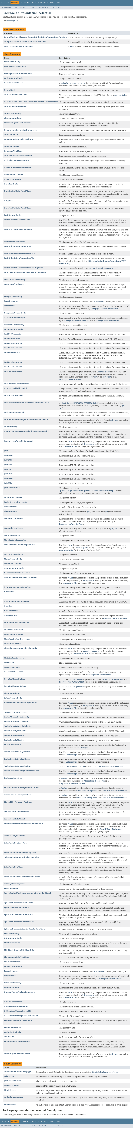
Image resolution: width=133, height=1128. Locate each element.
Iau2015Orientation (13, 367)
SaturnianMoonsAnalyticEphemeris (20, 702)
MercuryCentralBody (13, 554)
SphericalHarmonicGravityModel (19, 922)
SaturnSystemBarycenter (16, 712)
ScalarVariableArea (13, 778)
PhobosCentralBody (13, 630)
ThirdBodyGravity (12, 943)
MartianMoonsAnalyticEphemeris (19, 545)
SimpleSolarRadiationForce (16, 812)
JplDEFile (8, 483)
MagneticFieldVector (13, 528)
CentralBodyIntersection (15, 106)
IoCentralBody (10, 427)
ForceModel (9, 306)
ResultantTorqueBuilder (15, 686)
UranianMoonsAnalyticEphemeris (19, 992)
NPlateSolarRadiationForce (16, 601)
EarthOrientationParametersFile (19, 258)
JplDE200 (8, 455)
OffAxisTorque (10, 615)
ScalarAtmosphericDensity (16, 717)
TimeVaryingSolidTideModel (17, 957)
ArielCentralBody (12, 62)
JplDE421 (8, 469)
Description (12, 21)
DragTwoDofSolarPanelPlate (17, 208)
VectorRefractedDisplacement (18, 1020)
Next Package (20, 7)
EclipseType (9, 1076)
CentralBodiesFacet (13, 83)
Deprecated (43, 3)
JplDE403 (8, 460)
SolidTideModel (11, 888)
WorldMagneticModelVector (17, 1054)
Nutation (8, 606)
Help (58, 3)
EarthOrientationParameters (17, 246)
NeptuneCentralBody (14, 568)
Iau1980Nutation (12, 339)
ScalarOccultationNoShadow (17, 766)
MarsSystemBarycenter (15, 540)
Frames (34, 7)
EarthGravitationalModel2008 (18, 229)
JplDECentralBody (12, 1081)
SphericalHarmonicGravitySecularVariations (24, 929)
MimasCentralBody (13, 559)
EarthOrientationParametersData (19, 253)
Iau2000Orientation (13, 343)
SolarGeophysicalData (14, 836)
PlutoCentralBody (12, 643)
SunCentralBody (11, 934)
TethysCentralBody (13, 938)
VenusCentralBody (12, 1027)
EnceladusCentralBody (14, 280)
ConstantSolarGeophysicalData (18, 139)
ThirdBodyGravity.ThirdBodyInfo (19, 950)
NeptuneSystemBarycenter (16, 573)
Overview (5, 3)
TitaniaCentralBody (13, 966)
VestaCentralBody (12, 1032)
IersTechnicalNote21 (13, 395)
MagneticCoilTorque (13, 518)
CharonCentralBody (13, 118)
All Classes (58, 7)
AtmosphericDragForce (15, 66)
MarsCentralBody (12, 535)
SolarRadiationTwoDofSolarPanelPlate (22, 877)
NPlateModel (10, 592)
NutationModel (11, 611)
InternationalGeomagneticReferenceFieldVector (26, 420)
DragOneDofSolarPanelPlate (17, 191)
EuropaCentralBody (13, 296)
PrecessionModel (12, 667)
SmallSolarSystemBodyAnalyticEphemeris (23, 823)
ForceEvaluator (11, 301)
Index (51, 3)
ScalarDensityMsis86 (14, 735)
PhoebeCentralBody (13, 634)
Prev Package (6, 7)
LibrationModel (11, 507)
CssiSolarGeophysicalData (16, 160)
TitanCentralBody (12, 962)
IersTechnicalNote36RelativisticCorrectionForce (26, 403)
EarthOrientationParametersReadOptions (23, 268)
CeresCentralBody (12, 113)
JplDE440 (8, 478)
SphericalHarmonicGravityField (18, 915)
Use (29, 3)
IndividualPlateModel (14, 412)
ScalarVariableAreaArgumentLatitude (21, 788)
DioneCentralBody (12, 179)
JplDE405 (8, 465)
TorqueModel (10, 976)
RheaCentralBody (12, 693)
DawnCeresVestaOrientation (17, 167)
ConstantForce (11, 134)
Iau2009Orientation (13, 362)
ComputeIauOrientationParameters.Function (25, 42)
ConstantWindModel (13, 151)
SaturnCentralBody (13, 698)
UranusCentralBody (13, 1002)
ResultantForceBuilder (14, 679)
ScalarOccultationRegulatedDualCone (21, 771)
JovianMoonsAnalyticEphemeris (19, 441)
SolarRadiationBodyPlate (15, 843)
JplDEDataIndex (11, 1085)
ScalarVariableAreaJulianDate (18, 795)
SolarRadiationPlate (13, 867)
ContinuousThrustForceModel (18, 156)
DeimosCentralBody (13, 175)
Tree (34, 3)
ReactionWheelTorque (14, 672)
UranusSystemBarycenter (16, 1006)
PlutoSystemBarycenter (15, 658)
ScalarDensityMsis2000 (15, 731)
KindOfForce (10, 1090)
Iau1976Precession (13, 334)
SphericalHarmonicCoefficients (18, 903)
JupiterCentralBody (13, 497)
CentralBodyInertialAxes (15, 95)
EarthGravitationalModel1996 (18, 220)
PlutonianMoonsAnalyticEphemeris (20, 648)
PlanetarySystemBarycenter (17, 639)
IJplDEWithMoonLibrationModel (18, 46)
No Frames (43, 7)
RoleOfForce (10, 1104)
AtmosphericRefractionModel (18, 74)
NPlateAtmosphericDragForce (18, 587)
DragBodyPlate (11, 184)
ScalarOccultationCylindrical (17, 752)
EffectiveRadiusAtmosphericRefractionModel (25, 272)
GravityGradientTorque (14, 318)
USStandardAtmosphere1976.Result (21, 1016)
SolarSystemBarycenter (15, 884)
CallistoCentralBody (13, 78)
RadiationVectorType (13, 1097)
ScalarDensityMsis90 (14, 740)
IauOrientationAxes (13, 371)
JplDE (6, 451)
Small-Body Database (111, 829)
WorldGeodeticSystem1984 (17, 1041)
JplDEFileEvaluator (12, 488)
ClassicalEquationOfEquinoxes (18, 123)
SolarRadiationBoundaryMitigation (20, 853)
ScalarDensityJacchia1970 (16, 721)
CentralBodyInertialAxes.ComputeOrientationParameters (31, 102)
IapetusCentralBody (13, 329)
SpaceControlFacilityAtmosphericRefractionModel (27, 893)
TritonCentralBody (12, 983)
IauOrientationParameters (16, 384)
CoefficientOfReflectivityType (17, 1072)
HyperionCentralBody (14, 325)
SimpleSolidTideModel (14, 819)
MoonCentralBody (12, 564)
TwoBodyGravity (11, 987)
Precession (9, 662)
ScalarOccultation (12, 745)
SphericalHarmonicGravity (16, 907)
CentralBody (10, 90)
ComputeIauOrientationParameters (20, 130)
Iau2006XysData (12, 352)
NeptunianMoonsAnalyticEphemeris (21, 577)
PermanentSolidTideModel (16, 622)
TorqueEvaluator (11, 971)
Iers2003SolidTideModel (15, 388)
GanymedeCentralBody (15, 313)
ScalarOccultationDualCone (17, 759)
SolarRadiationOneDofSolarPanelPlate (22, 857)
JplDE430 (8, 474)
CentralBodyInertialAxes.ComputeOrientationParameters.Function (35, 37)
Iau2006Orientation (13, 348)
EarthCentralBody (12, 215)
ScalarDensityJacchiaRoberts (17, 726)
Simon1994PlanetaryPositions (18, 802)
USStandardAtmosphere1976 (17, 1011)
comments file (70, 446)
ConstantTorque (11, 146)
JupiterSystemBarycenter (16, 502)
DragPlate (9, 201)
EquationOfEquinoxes (14, 284)
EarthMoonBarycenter (14, 242)
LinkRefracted (10, 511)
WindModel (9, 1037)
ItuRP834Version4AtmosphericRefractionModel (26, 431)
